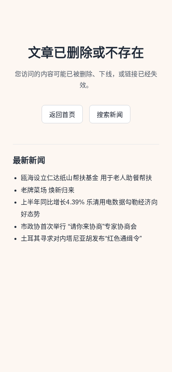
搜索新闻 (110, 114)
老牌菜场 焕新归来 (47, 190)
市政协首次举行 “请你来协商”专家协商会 (79, 226)
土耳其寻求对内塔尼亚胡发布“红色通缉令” (81, 238)
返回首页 (62, 114)
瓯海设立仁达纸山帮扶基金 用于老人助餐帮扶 (86, 177)
